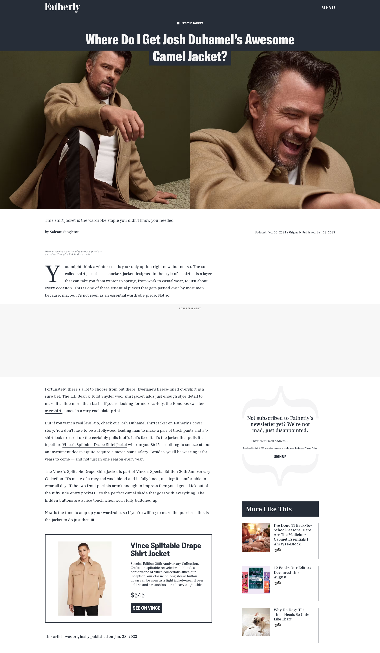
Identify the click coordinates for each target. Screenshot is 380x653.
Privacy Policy (311, 448)
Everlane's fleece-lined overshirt (167, 389)
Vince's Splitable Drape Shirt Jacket (94, 444)
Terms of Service (294, 448)
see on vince (146, 608)
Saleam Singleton (65, 232)
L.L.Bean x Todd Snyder (91, 396)
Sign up (280, 456)
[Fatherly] (62, 8)
